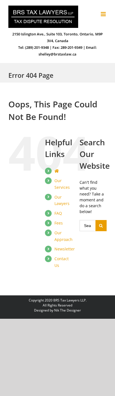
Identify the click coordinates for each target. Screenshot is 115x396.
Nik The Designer (67, 310)
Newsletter (64, 249)
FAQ (58, 213)
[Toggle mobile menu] (104, 14)
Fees (58, 223)
